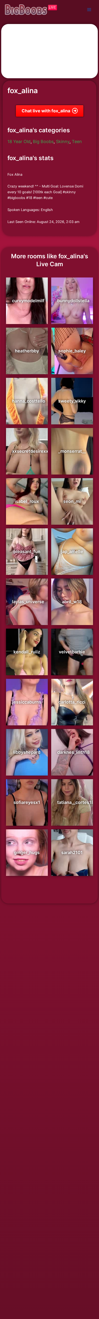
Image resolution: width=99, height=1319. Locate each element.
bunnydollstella (73, 300)
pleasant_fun (26, 551)
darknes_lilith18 (73, 752)
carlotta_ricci (72, 702)
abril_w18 (72, 601)
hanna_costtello (28, 401)
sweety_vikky (72, 401)
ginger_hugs (27, 852)
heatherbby (27, 350)
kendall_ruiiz (26, 651)
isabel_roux (27, 501)
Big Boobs (43, 141)
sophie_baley (72, 350)
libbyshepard (26, 752)
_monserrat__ (72, 451)
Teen (77, 141)
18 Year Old (19, 141)
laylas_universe (28, 601)
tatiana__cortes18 (75, 802)
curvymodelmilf (28, 300)
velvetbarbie (72, 651)
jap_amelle (72, 551)
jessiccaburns (26, 702)
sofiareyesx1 (26, 802)
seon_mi (72, 501)
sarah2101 (72, 852)
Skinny (62, 141)
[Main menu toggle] (89, 10)
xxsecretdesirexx (30, 451)
